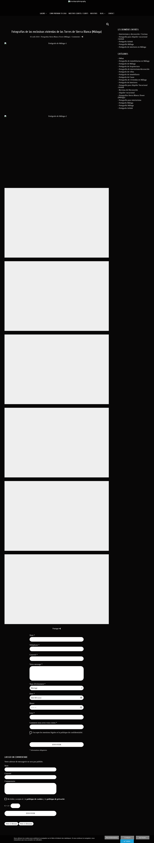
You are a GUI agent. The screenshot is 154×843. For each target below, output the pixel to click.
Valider (127, 841)
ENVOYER (56, 744)
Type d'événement (37, 684)
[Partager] (82, 37)
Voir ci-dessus (11, 824)
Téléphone (34, 645)
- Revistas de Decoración (128, 90)
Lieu (32, 713)
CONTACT (111, 13)
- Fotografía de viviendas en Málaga (132, 80)
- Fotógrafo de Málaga (127, 64)
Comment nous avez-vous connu (43, 723)
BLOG (101, 13)
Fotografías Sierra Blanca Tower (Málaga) (55, 37)
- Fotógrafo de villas (126, 72)
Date (32, 694)
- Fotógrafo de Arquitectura (129, 66)
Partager (56, 629)
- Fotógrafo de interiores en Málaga (132, 47)
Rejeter (143, 837)
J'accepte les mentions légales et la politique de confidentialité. (57, 732)
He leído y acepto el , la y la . (36, 799)
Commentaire (10, 781)
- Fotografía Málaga (126, 44)
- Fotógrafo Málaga (125, 103)
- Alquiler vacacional (126, 93)
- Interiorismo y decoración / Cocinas (133, 34)
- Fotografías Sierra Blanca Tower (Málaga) (131, 96)
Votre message (36, 664)
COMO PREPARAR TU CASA (58, 13)
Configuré (127, 837)
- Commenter (75, 37)
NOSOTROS (93, 13)
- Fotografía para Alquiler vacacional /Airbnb (132, 38)
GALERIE (42, 13)
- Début (121, 58)
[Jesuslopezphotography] (77, 5)
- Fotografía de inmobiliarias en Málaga (133, 61)
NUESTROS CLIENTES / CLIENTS (78, 13)
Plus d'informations (112, 837)
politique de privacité (55, 799)
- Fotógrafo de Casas (126, 77)
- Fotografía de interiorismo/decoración (133, 69)
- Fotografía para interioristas (129, 100)
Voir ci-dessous (26, 824)
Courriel (34, 655)
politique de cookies (35, 799)
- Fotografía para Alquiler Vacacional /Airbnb (132, 86)
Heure (32, 703)
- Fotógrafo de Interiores (127, 82)
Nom (32, 635)
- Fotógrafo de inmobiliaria (128, 74)
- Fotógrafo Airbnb (125, 41)
